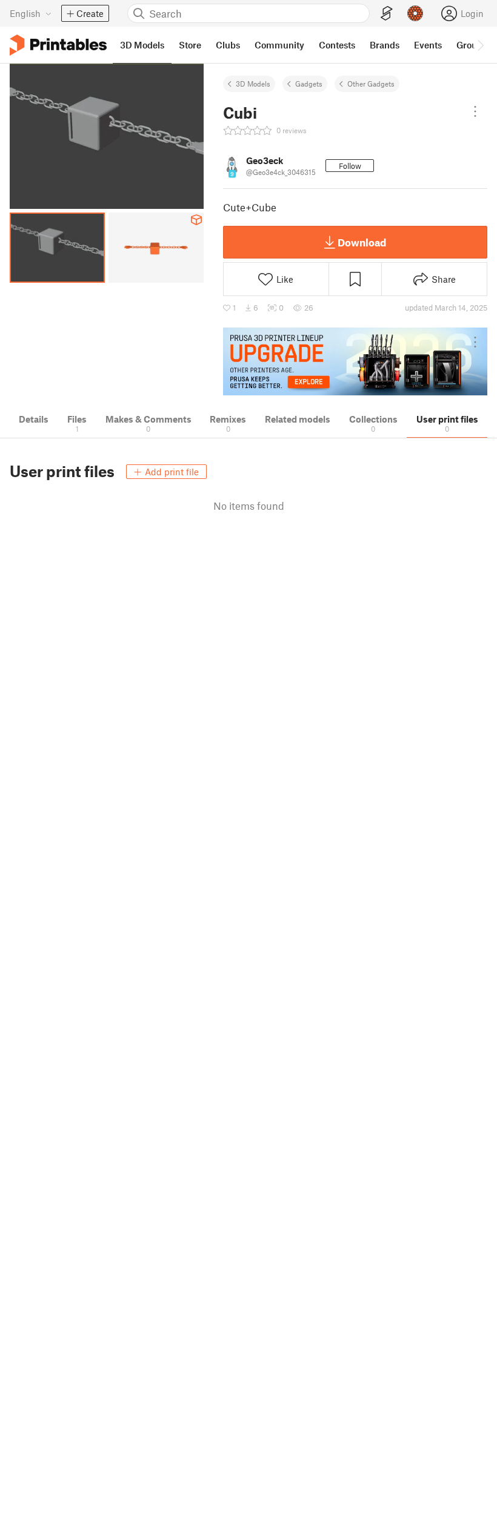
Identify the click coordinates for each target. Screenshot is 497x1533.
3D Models (253, 83)
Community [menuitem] (279, 44)
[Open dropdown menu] (475, 111)
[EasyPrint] (387, 13)
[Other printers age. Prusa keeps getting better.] (355, 362)
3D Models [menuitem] (142, 44)
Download (362, 242)
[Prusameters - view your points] (415, 13)
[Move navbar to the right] (480, 45)
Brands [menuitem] (384, 44)
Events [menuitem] (428, 44)
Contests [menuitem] (337, 44)
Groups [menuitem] (471, 44)
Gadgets (308, 83)
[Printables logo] (58, 45)
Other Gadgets (371, 83)
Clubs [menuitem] (228, 44)
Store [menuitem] (190, 44)
